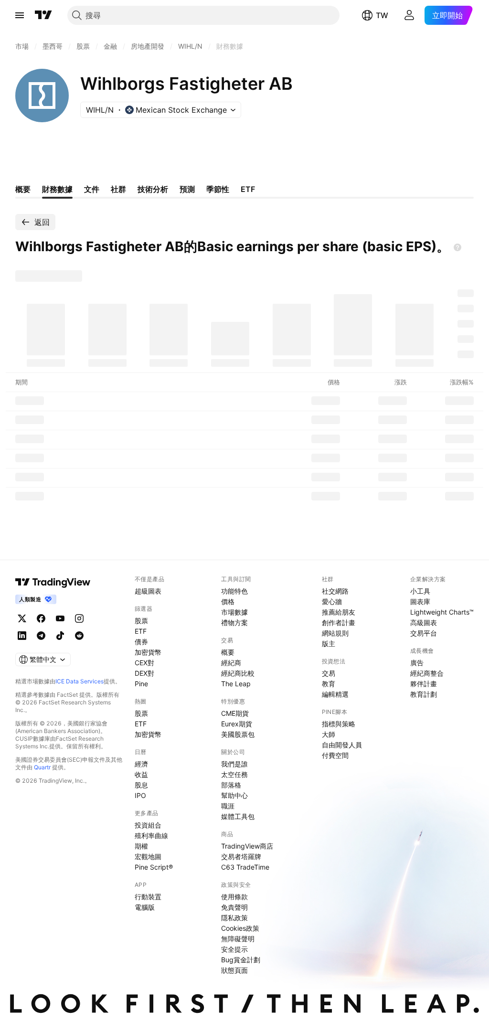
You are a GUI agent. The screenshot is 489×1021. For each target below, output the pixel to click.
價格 (227, 601)
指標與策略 (338, 724)
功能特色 (234, 591)
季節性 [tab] (217, 189)
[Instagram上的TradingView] (79, 618)
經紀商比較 (238, 673)
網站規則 (335, 633)
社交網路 (335, 591)
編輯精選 (335, 694)
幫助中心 (234, 795)
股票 (141, 621)
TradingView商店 (247, 846)
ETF (141, 631)
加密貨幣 (148, 652)
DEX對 (144, 673)
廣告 (417, 663)
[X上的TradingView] (22, 618)
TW (382, 15)
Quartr (42, 767)
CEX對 (144, 663)
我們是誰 (234, 764)
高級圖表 (423, 622)
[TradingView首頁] (43, 15)
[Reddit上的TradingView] (79, 635)
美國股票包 (238, 734)
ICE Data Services (79, 681)
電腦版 (145, 907)
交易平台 (423, 633)
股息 (141, 785)
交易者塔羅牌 (241, 856)
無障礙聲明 (238, 939)
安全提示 (234, 949)
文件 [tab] (91, 189)
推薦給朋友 (338, 612)
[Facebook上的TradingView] (41, 618)
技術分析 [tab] (153, 189)
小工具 (420, 591)
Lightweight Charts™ (442, 612)
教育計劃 (423, 694)
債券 (141, 642)
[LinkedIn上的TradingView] (22, 635)
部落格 (231, 785)
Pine (141, 684)
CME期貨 (235, 713)
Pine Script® (154, 867)
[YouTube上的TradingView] (60, 618)
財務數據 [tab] (57, 189)
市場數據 (234, 612)
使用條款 (234, 897)
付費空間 (335, 755)
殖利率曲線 (151, 835)
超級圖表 (148, 591)
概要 (227, 652)
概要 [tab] (23, 189)
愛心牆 (332, 601)
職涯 (227, 806)
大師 (328, 734)
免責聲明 (234, 907)
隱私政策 (234, 918)
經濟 (141, 764)
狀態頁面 (234, 970)
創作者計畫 (338, 622)
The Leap (236, 684)
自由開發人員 (342, 745)
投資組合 (148, 825)
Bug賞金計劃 (240, 960)
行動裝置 (148, 897)
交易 (328, 673)
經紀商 (231, 663)
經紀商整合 (427, 673)
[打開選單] (19, 15)
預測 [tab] (187, 189)
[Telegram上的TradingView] (41, 635)
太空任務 (234, 774)
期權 (141, 846)
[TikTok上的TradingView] (60, 635)
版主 (328, 643)
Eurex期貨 (236, 724)
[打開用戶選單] (409, 15)
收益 (141, 774)
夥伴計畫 (423, 684)
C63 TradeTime (245, 867)
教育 (328, 684)
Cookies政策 (240, 928)
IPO (140, 795)
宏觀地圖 (148, 856)
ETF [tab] (248, 189)
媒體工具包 (238, 816)
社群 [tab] (118, 189)
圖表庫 (420, 601)
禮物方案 (234, 622)
